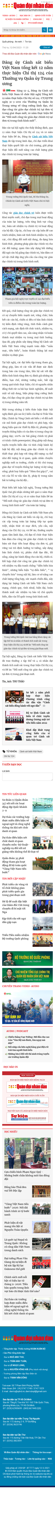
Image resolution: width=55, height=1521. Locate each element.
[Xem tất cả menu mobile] (50, 29)
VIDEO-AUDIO (8, 15)
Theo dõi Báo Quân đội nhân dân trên (19, 53)
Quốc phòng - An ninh (12, 41)
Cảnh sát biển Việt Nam (31, 751)
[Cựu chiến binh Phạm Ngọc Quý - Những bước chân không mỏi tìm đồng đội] (27, 1153)
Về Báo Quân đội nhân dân (16, 1452)
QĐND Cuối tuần (43, 15)
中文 (48, 19)
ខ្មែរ (22, 23)
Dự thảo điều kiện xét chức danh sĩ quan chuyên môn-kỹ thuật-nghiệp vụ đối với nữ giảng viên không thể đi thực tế (20, 844)
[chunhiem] (27, 975)
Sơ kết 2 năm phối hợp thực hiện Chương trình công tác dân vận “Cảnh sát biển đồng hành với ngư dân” (27, 699)
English (37, 19)
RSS (50, 1459)
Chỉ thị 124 (9, 756)
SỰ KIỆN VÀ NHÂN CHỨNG (17, 19)
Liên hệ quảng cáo (36, 1459)
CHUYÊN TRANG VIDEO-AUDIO (20, 986)
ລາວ (15, 23)
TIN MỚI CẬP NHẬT (14, 878)
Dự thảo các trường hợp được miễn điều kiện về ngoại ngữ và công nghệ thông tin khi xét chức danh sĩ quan (16, 824)
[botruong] (27, 958)
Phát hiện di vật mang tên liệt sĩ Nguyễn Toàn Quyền (16, 1226)
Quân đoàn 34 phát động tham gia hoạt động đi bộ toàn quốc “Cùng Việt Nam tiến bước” (14, 865)
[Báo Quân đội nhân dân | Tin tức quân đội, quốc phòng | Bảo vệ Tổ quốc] (27, 6)
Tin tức (28, 41)
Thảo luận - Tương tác (14, 1459)
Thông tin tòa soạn (41, 1452)
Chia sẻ (46, 47)
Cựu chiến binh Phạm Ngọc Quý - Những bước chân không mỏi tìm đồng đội (27, 1175)
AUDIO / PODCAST (17, 1031)
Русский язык (35, 23)
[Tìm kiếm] (44, 29)
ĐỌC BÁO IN (25, 15)
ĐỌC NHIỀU (10, 1131)
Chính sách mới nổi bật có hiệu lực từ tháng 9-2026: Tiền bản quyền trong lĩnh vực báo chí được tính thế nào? (22, 1284)
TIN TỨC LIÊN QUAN (14, 794)
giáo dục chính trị (23, 213)
